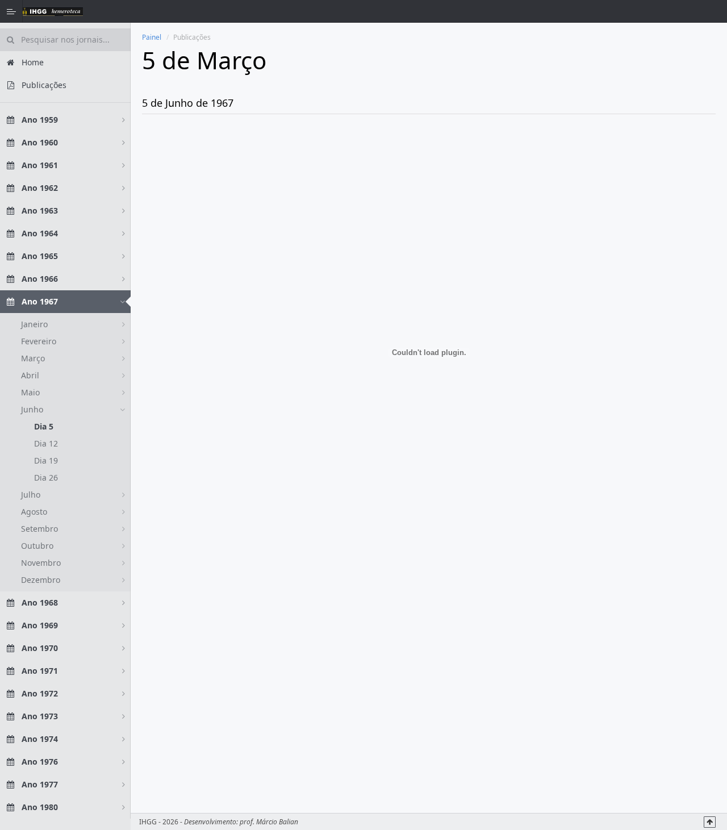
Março (33, 358)
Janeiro (34, 324)
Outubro (37, 545)
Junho (32, 409)
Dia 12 (46, 443)
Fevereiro (38, 341)
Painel (151, 37)
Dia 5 (43, 426)
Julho (30, 494)
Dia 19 (46, 460)
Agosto (34, 511)
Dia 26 (46, 477)
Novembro (41, 562)
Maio (30, 392)
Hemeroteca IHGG (53, 11)
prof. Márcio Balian (269, 822)
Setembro (39, 528)
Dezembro (40, 579)
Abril (30, 375)
